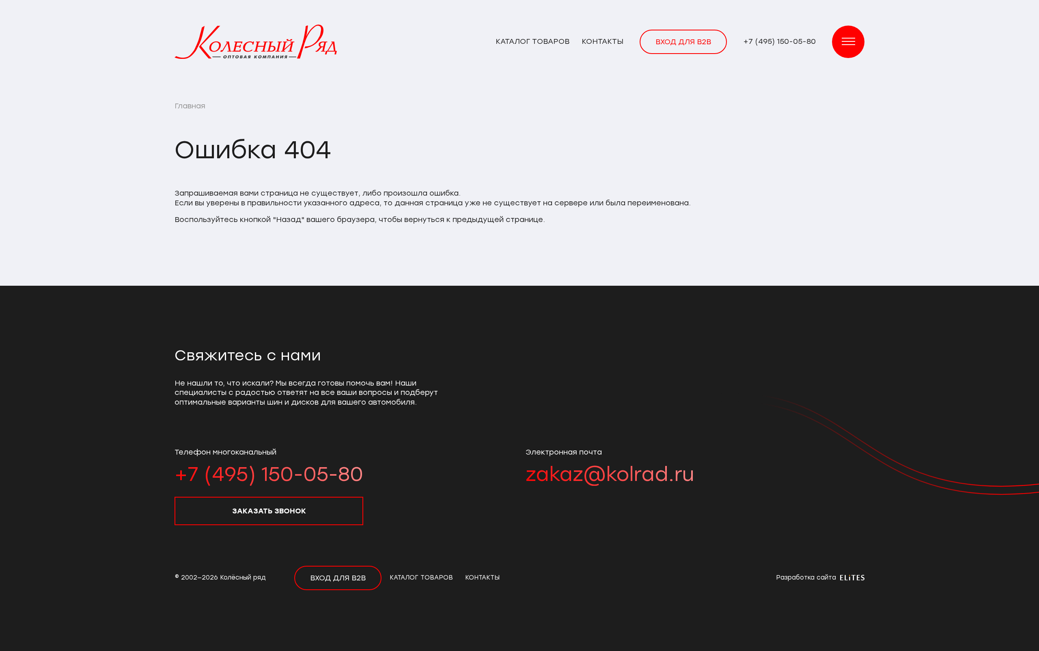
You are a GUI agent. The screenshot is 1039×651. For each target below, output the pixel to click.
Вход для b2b (683, 41)
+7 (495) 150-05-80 (779, 41)
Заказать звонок (269, 511)
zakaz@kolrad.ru (610, 474)
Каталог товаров (532, 41)
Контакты (602, 41)
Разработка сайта (807, 577)
